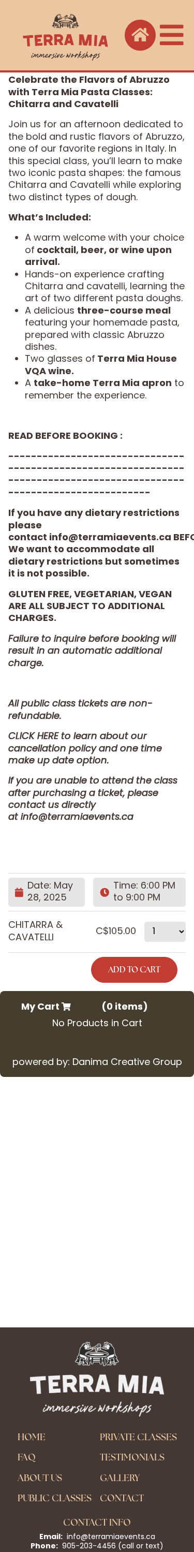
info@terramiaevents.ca (110, 538)
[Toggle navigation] (172, 35)
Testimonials (132, 1457)
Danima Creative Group (127, 1062)
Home (32, 1437)
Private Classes (138, 1437)
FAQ (27, 1457)
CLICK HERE (33, 736)
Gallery (120, 1478)
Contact (122, 1498)
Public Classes (55, 1498)
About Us (40, 1478)
